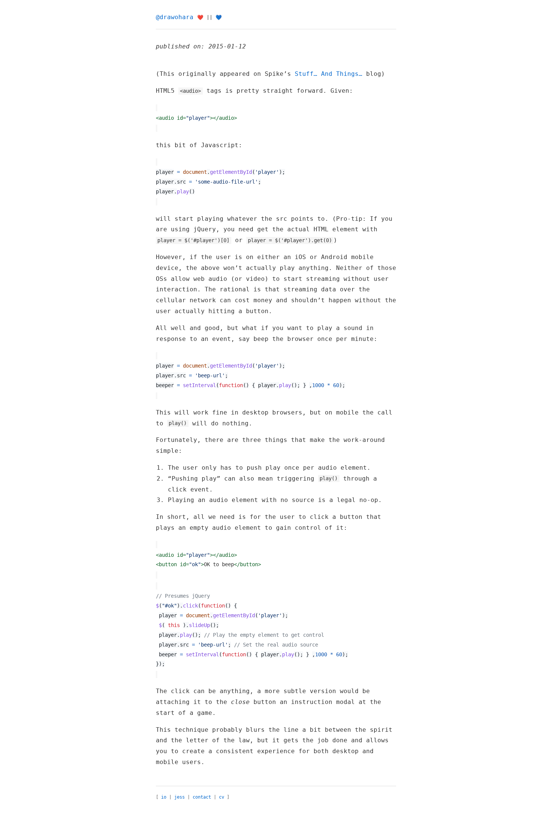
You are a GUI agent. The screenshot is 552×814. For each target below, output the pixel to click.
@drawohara (174, 17)
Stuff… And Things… (328, 73)
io (163, 797)
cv (221, 797)
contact (202, 797)
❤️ (200, 17)
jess (179, 797)
